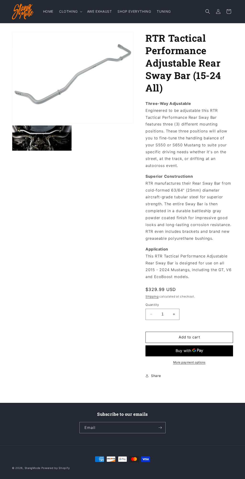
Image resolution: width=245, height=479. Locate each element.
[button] (70, 11)
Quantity (152, 305)
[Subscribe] (160, 427)
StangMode (32, 468)
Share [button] (156, 376)
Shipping (152, 296)
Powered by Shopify (55, 468)
